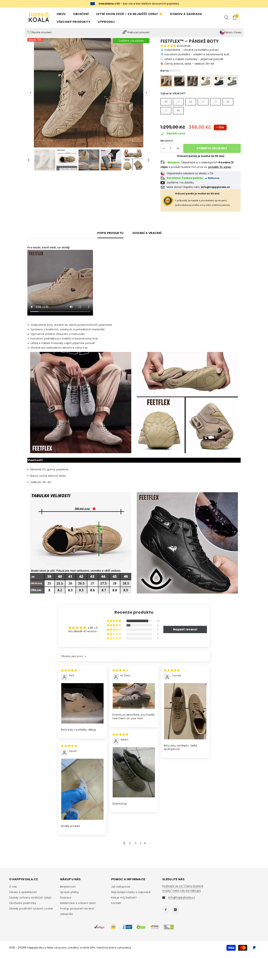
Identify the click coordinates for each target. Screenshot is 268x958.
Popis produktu (110, 233)
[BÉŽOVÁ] (166, 81)
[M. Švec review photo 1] (133, 696)
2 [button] (130, 843)
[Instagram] (175, 909)
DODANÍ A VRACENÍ (147, 233)
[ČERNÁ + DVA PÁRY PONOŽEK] (219, 81)
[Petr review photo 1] (82, 703)
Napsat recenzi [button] (185, 629)
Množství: (166, 141)
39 (165, 101)
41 (190, 101)
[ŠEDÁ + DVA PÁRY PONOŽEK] (232, 81)
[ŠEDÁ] (192, 81)
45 (165, 110)
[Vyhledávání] (226, 17)
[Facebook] (165, 909)
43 (215, 101)
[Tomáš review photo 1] (185, 711)
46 (178, 110)
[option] (88, 92)
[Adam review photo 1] (133, 772)
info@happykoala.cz (181, 897)
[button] (30, 92)
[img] (69, 670)
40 (178, 101)
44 (227, 101)
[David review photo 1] (82, 789)
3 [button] (135, 843)
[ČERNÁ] (179, 81)
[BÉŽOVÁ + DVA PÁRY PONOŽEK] (205, 81)
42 (203, 101)
